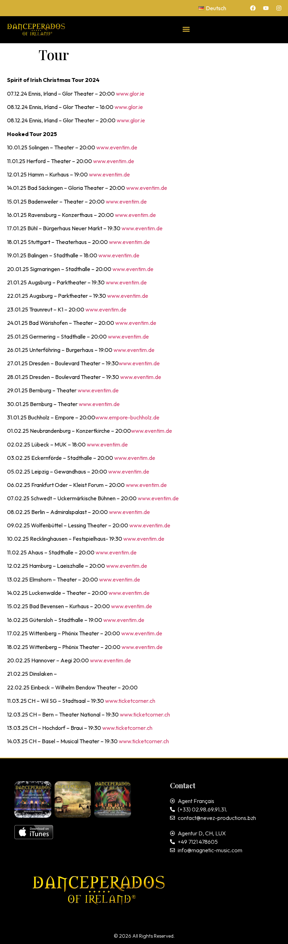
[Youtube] (265, 8)
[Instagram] (278, 8)
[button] (186, 29)
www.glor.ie (130, 93)
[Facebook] (252, 8)
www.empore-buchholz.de (127, 417)
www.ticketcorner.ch (130, 700)
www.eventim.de (116, 147)
